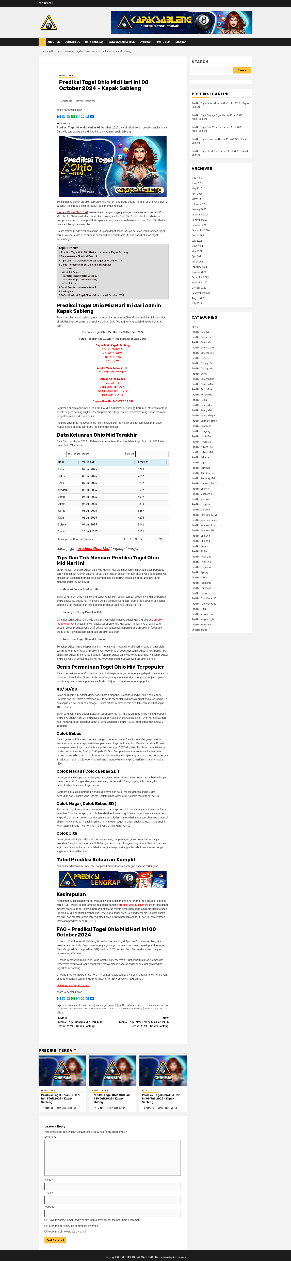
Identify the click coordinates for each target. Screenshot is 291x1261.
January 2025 (199, 209)
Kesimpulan (67, 291)
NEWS (195, 326)
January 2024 (199, 272)
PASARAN (180, 42)
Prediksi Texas (199, 593)
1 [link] (124, 539)
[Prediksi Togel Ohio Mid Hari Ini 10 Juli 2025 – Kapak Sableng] (112, 1070)
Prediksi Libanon (200, 488)
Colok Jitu (71, 283)
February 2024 (199, 267)
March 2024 (198, 261)
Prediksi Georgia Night (203, 415)
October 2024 (199, 225)
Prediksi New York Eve (203, 525)
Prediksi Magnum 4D (203, 494)
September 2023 (201, 293)
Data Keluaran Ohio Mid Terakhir (79, 256)
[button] (78, 462)
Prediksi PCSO (199, 551)
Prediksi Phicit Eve (201, 562)
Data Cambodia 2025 (121, 42)
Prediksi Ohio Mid (67, 75)
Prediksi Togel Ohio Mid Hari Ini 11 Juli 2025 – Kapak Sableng (60, 1098)
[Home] (42, 42)
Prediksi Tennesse (201, 588)
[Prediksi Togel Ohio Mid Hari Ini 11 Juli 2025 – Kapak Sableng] (62, 1070)
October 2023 (199, 287)
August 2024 (198, 235)
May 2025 (197, 188)
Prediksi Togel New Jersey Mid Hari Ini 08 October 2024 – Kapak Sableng (143, 1022)
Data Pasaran (94, 42)
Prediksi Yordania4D (202, 624)
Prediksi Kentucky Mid (203, 478)
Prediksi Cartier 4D (201, 358)
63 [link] (160, 539)
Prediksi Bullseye (200, 332)
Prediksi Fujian (199, 400)
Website (49, 1206)
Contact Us (72, 42)
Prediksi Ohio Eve (201, 535)
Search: (130, 453)
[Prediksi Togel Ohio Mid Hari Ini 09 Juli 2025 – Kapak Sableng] (163, 1070)
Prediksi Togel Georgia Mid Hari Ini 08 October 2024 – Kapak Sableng (80, 1022)
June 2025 (197, 183)
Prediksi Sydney (200, 572)
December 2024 (200, 214)
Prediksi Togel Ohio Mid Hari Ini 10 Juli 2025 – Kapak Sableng (111, 1098)
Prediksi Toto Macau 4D (204, 598)
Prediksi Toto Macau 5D (204, 603)
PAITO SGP (163, 42)
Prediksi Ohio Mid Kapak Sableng (126, 1008)
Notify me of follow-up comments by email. (72, 1225)
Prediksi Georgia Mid (202, 410)
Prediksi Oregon (200, 546)
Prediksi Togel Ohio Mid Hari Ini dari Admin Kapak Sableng (94, 252)
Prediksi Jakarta (200, 457)
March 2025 (198, 199)
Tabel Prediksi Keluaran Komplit (79, 287)
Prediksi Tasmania (201, 582)
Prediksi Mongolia (201, 504)
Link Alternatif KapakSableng (73, 985)
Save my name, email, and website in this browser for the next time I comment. (95, 1220)
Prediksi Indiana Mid (202, 452)
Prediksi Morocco (201, 509)
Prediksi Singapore (202, 567)
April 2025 (197, 193)
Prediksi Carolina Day (203, 347)
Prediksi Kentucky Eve (203, 473)
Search (200, 62)
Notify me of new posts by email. (66, 1231)
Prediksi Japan (199, 462)
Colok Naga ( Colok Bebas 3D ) (81, 279)
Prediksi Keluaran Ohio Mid (131, 1005)
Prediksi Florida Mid (202, 394)
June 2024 (197, 246)
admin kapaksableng (85, 101)
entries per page (78, 453)
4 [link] (141, 539)
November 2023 (200, 282)
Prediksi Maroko (200, 499)
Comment (51, 1136)
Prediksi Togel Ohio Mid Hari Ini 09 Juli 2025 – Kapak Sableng (161, 1098)
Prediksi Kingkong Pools (204, 483)
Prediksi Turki (199, 609)
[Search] (250, 42)
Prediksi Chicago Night (203, 368)
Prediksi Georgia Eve (202, 405)
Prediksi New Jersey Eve (204, 515)
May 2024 (197, 251)
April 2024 (197, 256)
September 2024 (201, 230)
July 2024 (197, 240)
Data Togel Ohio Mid (106, 1005)
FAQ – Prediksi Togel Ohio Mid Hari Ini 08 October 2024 (92, 295)
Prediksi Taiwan (200, 577)
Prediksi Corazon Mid (203, 379)
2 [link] (130, 539)
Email (48, 1193)
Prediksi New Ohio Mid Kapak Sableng (88, 1008)
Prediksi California (201, 337)
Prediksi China (199, 373)
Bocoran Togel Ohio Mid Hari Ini (78, 1005)
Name (48, 1179)
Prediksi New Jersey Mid (204, 520)
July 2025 (197, 178)
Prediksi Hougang (201, 431)
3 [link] (136, 539)
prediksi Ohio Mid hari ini (133, 904)
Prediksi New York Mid (203, 530)
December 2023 (200, 277)
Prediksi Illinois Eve (201, 436)
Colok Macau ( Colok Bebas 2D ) (82, 276)
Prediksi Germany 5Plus (204, 420)
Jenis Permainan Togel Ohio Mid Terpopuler (86, 264)
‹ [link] (118, 539)
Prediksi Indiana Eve (202, 447)
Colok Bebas (72, 272)
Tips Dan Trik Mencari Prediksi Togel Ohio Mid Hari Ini (92, 260)
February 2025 (199, 204)
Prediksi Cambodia (202, 342)
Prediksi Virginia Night (203, 619)
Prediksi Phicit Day (201, 556)
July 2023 (197, 303)
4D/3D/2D (71, 268)
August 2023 (198, 298)
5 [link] (147, 539)
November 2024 (200, 219)
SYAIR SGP (146, 42)
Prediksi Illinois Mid (201, 441)
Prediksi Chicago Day (203, 363)
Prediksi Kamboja (201, 467)
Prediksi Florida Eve (202, 389)
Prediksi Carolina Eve (203, 352)
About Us (53, 42)
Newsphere (162, 1257)
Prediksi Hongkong (201, 426)
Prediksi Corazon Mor (203, 384)
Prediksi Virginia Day (202, 614)
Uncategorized (199, 629)
